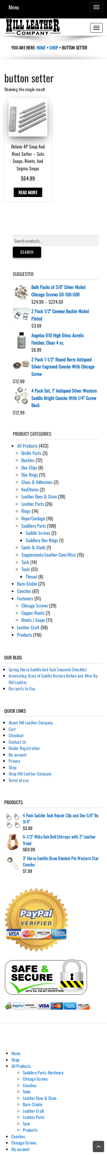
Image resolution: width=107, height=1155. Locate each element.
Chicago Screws (34, 605)
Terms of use (19, 780)
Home (41, 47)
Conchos (24, 591)
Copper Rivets (33, 612)
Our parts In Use (22, 688)
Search (27, 252)
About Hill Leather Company (31, 722)
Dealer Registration (24, 748)
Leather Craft (28, 627)
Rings (26, 511)
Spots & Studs (33, 547)
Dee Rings (29, 474)
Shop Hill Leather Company (30, 773)
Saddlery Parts (33, 525)
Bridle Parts (31, 453)
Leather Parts (32, 503)
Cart (12, 729)
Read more (28, 192)
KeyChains (30, 489)
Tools (25, 569)
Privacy (14, 761)
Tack (25, 562)
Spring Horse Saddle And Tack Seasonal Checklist (48, 669)
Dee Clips (29, 467)
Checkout (16, 735)
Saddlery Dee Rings (42, 540)
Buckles (28, 460)
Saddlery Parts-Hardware (43, 1072)
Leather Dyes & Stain (39, 496)
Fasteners (25, 598)
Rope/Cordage (33, 518)
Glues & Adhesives (37, 482)
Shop (53, 47)
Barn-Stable (27, 583)
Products (24, 634)
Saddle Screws (38, 532)
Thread (31, 576)
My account (18, 754)
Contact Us (18, 742)
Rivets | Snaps (33, 620)
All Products (27, 445)
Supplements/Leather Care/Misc (48, 554)
